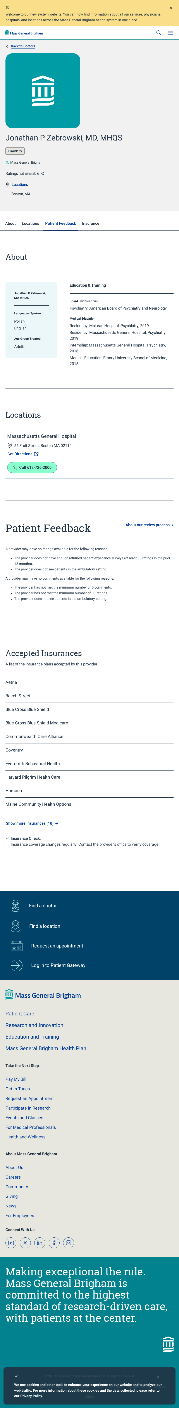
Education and (32, 1037)
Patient (19, 1014)
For (19, 1215)
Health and (25, 1137)
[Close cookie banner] (158, 1377)
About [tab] (10, 223)
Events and (24, 1117)
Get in (17, 1088)
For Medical (30, 1127)
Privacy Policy (31, 1396)
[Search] (158, 32)
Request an (29, 1098)
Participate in (28, 1108)
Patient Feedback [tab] (60, 223)
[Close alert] (171, 8)
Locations (20, 184)
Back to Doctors (23, 46)
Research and (34, 1025)
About (14, 1167)
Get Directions (19, 454)
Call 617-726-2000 (35, 467)
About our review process (148, 525)
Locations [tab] (30, 223)
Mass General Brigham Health (45, 1048)
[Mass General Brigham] (24, 32)
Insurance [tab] (90, 223)
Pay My (15, 1079)
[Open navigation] (171, 33)
